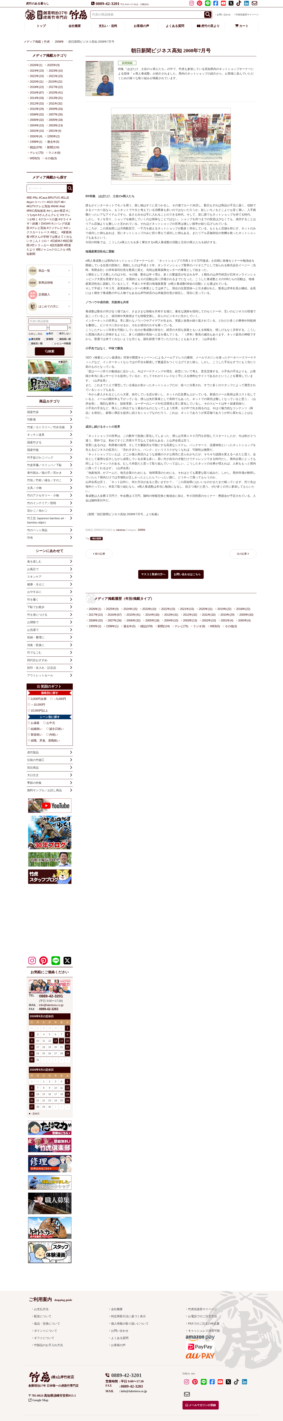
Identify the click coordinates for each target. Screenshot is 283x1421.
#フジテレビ (55, 228)
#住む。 (55, 232)
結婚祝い (36, 728)
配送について (42, 1316)
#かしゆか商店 (56, 210)
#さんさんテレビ (48, 215)
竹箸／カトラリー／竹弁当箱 (46, 427)
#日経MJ (56, 240)
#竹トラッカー (39, 245)
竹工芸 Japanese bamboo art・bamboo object (47, 520)
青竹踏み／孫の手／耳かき (44, 472)
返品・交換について (47, 1323)
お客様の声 (141, 25)
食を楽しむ (34, 561)
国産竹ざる (34, 442)
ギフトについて (44, 1338)
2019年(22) (224, 609)
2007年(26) (115, 620)
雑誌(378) (146, 626)
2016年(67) (115, 614)
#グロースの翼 (48, 219)
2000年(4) (244, 620)
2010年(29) (227, 614)
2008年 (142, 529)
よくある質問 (175, 25)
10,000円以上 (39, 710)
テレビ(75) (181, 626)
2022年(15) (168, 609)
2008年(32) (96, 620)
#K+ (63, 202)
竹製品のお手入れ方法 (48, 1345)
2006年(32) (133, 620)
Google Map (40, 1400)
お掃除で (33, 622)
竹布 (30, 537)
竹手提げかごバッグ (40, 457)
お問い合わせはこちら (187, 574)
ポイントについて (45, 1330)
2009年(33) (246, 614)
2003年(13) (190, 620)
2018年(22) (243, 609)
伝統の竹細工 (35, 760)
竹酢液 (31, 419)
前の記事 (100, 553)
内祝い (53, 734)
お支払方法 (41, 1309)
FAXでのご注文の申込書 (203, 1323)
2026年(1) (95, 609)
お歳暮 (35, 722)
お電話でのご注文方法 (202, 1316)
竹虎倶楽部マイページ (247, 14)
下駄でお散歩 (35, 607)
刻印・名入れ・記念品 (41, 667)
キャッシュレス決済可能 (204, 1330)
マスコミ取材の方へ (153, 574)
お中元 (50, 722)
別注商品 (33, 767)
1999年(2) (95, 626)
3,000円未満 (38, 698)
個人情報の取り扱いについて (130, 1323)
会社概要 (75, 25)
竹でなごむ (34, 652)
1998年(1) (112, 626)
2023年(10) (149, 609)
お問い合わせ (224, 14)
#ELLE (65, 197)
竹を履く (33, 599)
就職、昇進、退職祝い (45, 740)
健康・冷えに (35, 584)
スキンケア (34, 576)
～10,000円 (38, 704)
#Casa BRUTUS (49, 197)
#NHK (55, 206)
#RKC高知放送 (36, 210)
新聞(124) (163, 626)
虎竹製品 (33, 752)
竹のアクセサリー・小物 (43, 495)
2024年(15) (130, 609)
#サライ (64, 219)
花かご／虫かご (37, 510)
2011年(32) (209, 614)
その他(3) (231, 626)
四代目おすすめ (37, 660)
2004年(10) (171, 620)
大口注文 (33, 775)
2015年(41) (133, 614)
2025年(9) (112, 609)
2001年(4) (227, 620)
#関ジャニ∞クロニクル (51, 249)
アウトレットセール (40, 675)
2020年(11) (206, 609)
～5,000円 (59, 698)
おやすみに (34, 591)
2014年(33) (152, 614)
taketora (120, 529)
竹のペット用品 (37, 530)
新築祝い (36, 734)
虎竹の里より (210, 25)
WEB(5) (215, 626)
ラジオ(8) (199, 626)
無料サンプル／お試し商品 (44, 790)
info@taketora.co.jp (51, 1005)
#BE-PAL (32, 197)
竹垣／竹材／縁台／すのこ (44, 480)
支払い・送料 (108, 25)
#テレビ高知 (38, 228)
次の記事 (242, 553)
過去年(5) (129, 626)
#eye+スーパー (36, 202)
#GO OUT (53, 202)
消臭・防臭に (35, 645)
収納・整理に (35, 637)
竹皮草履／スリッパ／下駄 (44, 465)
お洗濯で (33, 629)
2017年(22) (96, 614)
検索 (51, 351)
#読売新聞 (56, 245)
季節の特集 (34, 782)
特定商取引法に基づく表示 (128, 1316)
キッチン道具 (35, 434)
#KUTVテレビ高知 (38, 206)
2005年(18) (152, 620)
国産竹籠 (33, 449)
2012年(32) (190, 614)
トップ (41, 25)
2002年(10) (209, 620)
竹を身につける (37, 614)
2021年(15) (187, 609)
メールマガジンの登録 (202, 1405)
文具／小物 (34, 487)
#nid (62, 206)
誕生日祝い (56, 728)
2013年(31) (171, 614)
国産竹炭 (33, 412)
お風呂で (33, 569)
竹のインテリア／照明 (41, 503)
